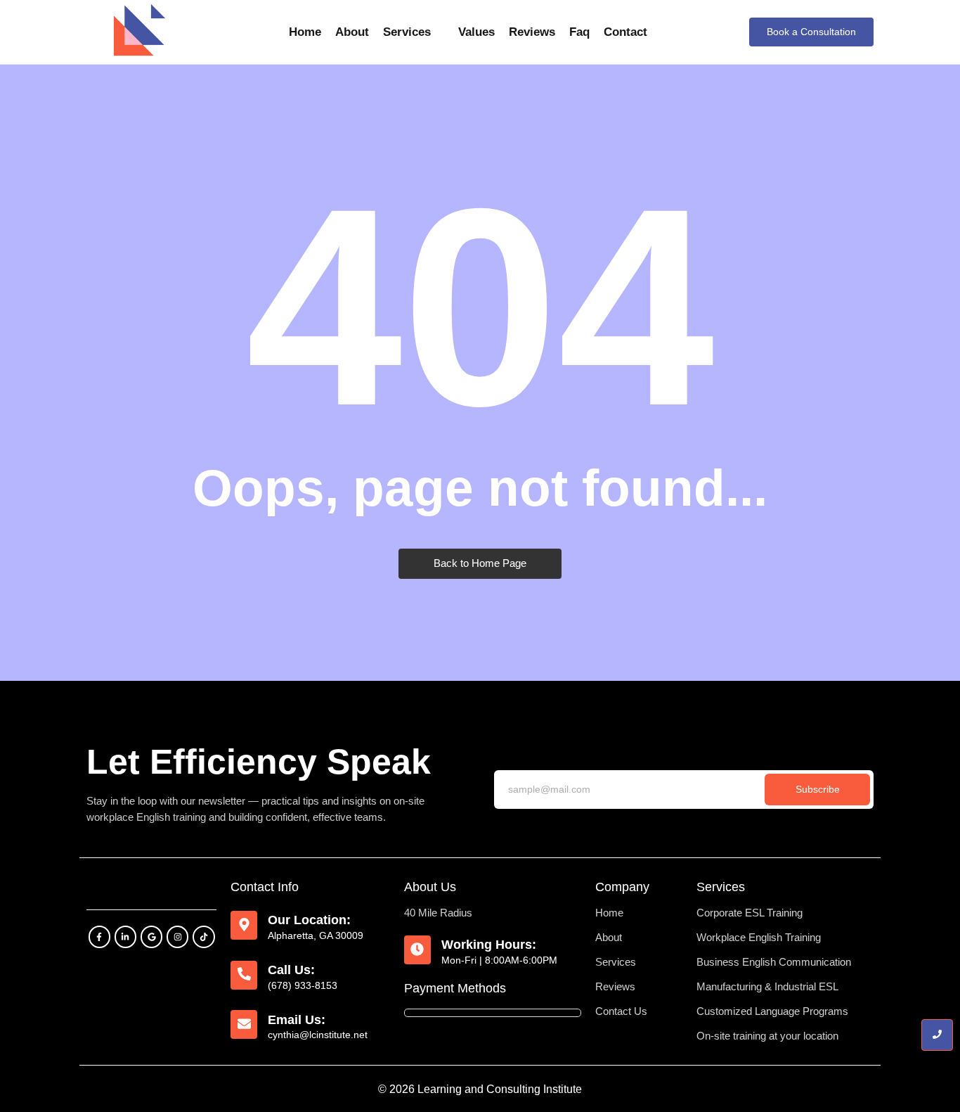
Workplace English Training (758, 937)
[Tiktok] (203, 936)
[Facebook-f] (99, 936)
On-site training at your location (767, 1036)
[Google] (151, 936)
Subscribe (818, 789)
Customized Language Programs (772, 1011)
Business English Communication (773, 962)
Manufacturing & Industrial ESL (767, 986)
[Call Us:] (244, 975)
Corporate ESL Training (749, 913)
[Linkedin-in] (125, 936)
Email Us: (296, 1020)
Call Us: (291, 970)
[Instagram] (177, 936)
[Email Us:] (244, 1024)
